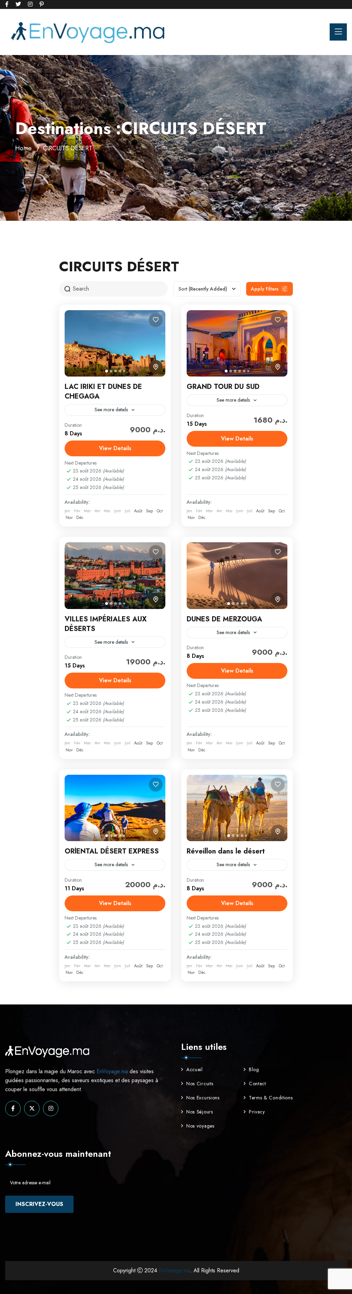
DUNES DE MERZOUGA (224, 619)
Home (23, 148)
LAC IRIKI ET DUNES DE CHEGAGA (103, 391)
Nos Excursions (203, 1097)
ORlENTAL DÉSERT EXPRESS (112, 851)
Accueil (194, 1069)
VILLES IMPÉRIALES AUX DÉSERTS (106, 624)
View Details (115, 448)
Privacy (257, 1111)
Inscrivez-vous (39, 1204)
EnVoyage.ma (112, 1071)
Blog (254, 1069)
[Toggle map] (156, 367)
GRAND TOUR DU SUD (223, 387)
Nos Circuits (199, 1083)
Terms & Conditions (271, 1097)
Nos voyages (200, 1125)
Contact (257, 1083)
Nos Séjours (199, 1111)
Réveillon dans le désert (226, 851)
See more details (111, 409)
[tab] (106, 371)
